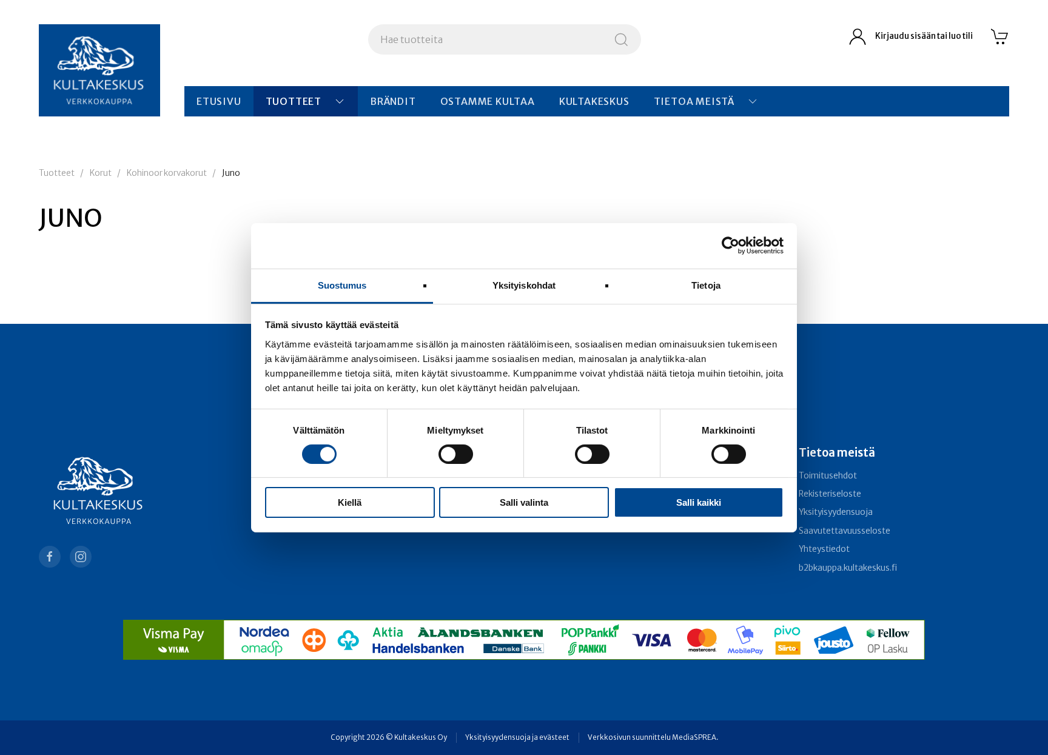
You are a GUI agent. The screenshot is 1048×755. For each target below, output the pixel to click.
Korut (101, 173)
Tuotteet (293, 101)
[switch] (455, 454)
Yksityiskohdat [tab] (524, 285)
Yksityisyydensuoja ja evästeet (517, 737)
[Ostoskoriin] (1000, 36)
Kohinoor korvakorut (167, 173)
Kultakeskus (594, 101)
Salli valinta (524, 502)
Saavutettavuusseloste (844, 531)
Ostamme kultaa (487, 101)
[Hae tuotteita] (621, 39)
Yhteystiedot (824, 549)
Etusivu (218, 101)
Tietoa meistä (694, 101)
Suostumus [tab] (342, 285)
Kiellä (349, 502)
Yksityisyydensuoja (836, 512)
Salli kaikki (698, 502)
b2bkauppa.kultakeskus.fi (848, 568)
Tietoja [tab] (705, 285)
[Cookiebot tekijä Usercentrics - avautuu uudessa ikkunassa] (730, 246)
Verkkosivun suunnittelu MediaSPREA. (653, 737)
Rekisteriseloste (830, 494)
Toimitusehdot (828, 476)
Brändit (393, 101)
